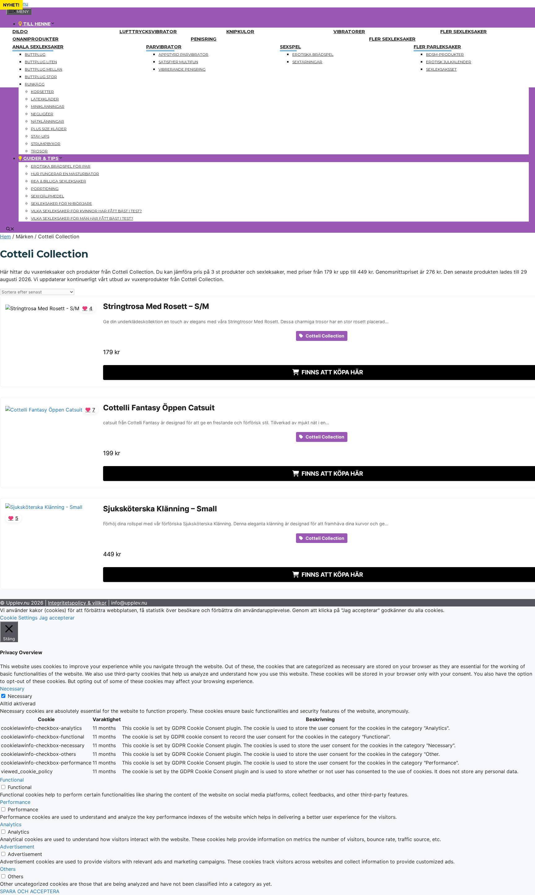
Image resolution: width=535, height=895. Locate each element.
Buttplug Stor (41, 76)
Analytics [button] (10, 824)
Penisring (203, 39)
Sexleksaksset (441, 69)
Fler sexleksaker (463, 31)
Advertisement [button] (17, 847)
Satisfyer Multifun (178, 62)
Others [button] (7, 869)
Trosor (39, 151)
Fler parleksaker (437, 47)
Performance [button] (15, 802)
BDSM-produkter (445, 54)
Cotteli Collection (324, 335)
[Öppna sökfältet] (10, 229)
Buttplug (35, 54)
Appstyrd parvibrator (183, 54)
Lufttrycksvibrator (148, 31)
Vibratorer (349, 31)
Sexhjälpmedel (47, 196)
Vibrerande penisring (182, 69)
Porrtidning (45, 188)
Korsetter (42, 91)
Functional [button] (12, 780)
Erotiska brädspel (312, 54)
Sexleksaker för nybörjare (61, 203)
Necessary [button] (12, 689)
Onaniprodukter (35, 39)
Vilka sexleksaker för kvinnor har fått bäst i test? (86, 211)
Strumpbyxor (45, 143)
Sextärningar (307, 62)
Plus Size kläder (49, 128)
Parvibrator (163, 47)
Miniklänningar (47, 106)
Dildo (20, 31)
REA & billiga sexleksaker (58, 181)
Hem (5, 236)
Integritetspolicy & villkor (77, 603)
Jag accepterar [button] (57, 618)
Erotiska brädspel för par (60, 166)
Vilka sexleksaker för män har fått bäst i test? (82, 218)
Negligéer (42, 114)
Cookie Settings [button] (18, 618)
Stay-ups (40, 136)
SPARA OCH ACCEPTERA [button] (29, 891)
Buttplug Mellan (43, 69)
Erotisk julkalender (448, 62)
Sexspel (290, 47)
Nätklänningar (47, 121)
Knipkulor (240, 31)
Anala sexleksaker (37, 47)
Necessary (20, 696)
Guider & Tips (40, 158)
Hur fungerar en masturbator (65, 173)
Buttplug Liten (41, 62)
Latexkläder (45, 99)
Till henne (36, 24)
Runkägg (35, 84)
